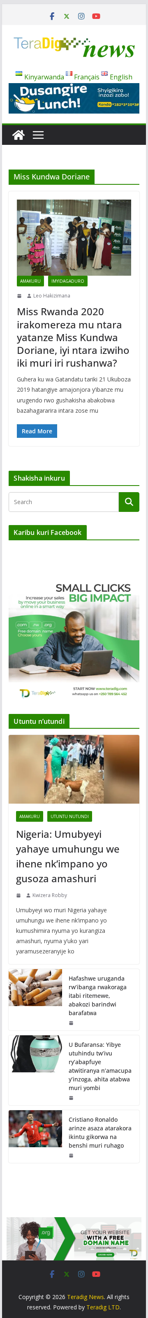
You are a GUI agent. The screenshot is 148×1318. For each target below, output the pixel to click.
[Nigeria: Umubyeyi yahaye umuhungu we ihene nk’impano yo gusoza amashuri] (74, 769)
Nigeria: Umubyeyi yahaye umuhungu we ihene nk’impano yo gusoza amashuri (68, 856)
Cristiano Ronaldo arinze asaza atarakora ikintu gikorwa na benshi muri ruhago (100, 1132)
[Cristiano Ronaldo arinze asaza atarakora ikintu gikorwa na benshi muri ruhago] (35, 1136)
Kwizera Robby (49, 895)
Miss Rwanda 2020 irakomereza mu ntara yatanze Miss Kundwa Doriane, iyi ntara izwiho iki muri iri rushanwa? (73, 337)
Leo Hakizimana (51, 295)
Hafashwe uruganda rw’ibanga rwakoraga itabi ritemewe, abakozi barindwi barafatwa (98, 995)
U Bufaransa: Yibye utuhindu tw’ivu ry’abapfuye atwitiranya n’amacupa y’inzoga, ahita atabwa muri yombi (100, 1066)
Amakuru (30, 281)
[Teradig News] (18, 135)
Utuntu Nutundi (70, 816)
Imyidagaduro (67, 281)
